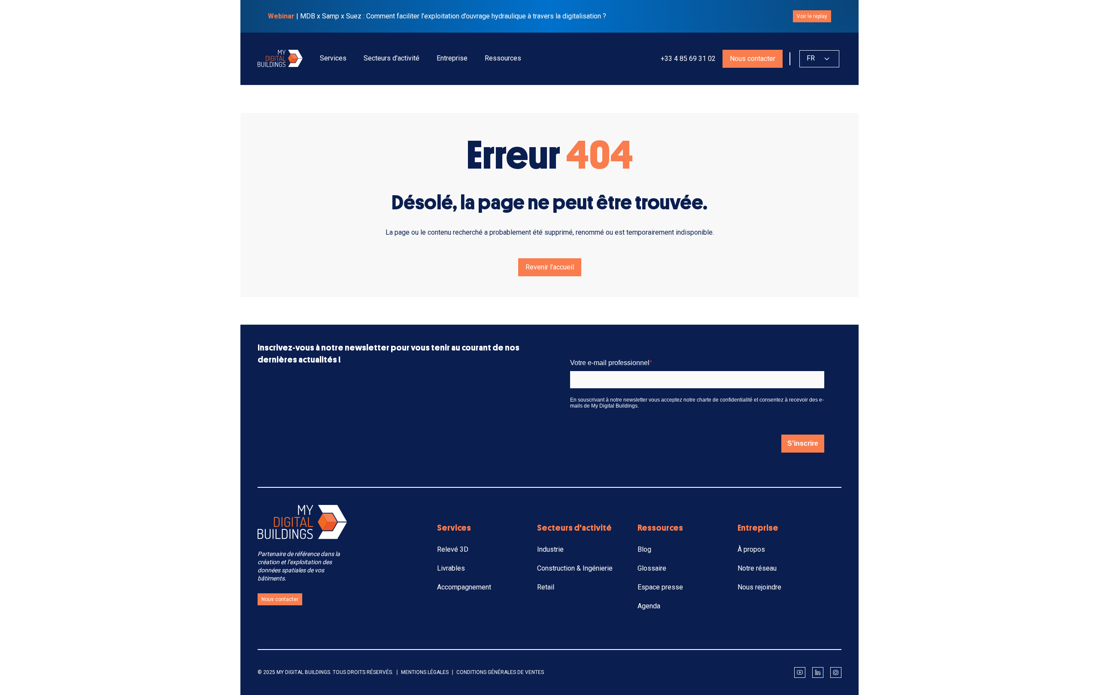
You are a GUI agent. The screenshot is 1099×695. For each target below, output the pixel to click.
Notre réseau (757, 568)
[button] (333, 58)
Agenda (649, 606)
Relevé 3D (452, 549)
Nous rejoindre (759, 587)
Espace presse (660, 587)
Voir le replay (812, 16)
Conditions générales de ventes (500, 672)
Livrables (451, 568)
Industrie (550, 549)
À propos (751, 549)
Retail (545, 587)
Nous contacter (752, 58)
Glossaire (652, 568)
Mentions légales (425, 672)
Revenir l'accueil (549, 267)
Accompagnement (464, 587)
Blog (644, 549)
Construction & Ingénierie (575, 568)
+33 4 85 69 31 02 (687, 58)
